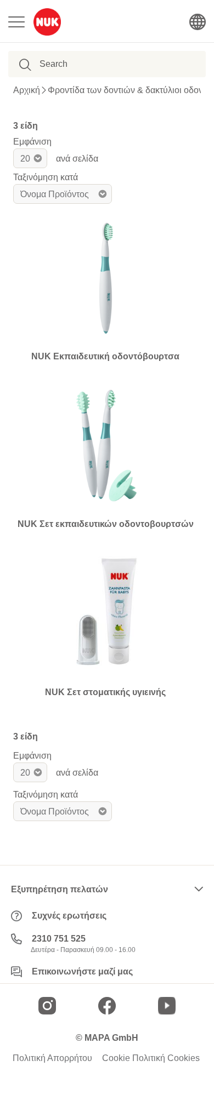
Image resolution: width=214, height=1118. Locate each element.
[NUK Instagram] (47, 1005)
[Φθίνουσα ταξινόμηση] (120, 194)
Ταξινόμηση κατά (45, 177)
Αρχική (26, 90)
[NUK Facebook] (107, 1005)
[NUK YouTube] (167, 1005)
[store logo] (47, 22)
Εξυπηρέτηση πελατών (59, 889)
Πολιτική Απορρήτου (52, 1058)
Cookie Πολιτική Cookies (151, 1058)
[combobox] (95, 64)
